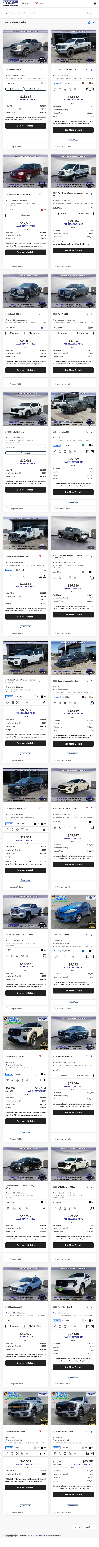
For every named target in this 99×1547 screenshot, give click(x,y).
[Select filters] (89, 22)
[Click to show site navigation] (95, 3)
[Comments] (88, 89)
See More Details (26, 126)
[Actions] (44, 70)
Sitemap (41, 1535)
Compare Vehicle (16, 146)
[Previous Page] (75, 1527)
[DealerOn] (12, 1535)
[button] (45, 46)
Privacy (47, 1535)
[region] (25, 113)
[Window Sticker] (92, 89)
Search (89, 13)
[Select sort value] (94, 22)
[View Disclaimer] (75, 89)
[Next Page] (79, 1527)
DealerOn (35, 1535)
